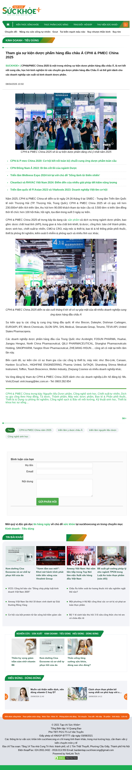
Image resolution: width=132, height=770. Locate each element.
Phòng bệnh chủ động (67, 716)
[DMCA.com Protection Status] (66, 757)
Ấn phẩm (107, 716)
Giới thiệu (116, 716)
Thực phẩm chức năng (56, 25)
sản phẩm (73, 219)
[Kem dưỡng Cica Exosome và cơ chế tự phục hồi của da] (20, 555)
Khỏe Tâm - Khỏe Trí (50, 716)
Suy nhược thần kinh (99, 31)
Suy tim (117, 31)
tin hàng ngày (41, 524)
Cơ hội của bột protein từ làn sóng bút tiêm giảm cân (34, 615)
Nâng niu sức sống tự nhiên (35, 31)
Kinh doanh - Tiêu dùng (19, 528)
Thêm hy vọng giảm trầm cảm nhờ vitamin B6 (23, 661)
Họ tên (29, 465)
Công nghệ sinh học (18, 436)
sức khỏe (69, 524)
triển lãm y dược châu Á (70, 430)
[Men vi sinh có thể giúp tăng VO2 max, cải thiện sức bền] (77, 696)
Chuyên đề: (11, 31)
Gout (55, 31)
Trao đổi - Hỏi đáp (82, 25)
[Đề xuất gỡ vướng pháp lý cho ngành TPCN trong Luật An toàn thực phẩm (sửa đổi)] (111, 555)
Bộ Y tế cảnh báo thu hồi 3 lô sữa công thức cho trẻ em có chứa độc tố (97, 616)
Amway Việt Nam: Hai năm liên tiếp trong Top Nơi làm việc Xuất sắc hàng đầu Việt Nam (81, 573)
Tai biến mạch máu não (72, 31)
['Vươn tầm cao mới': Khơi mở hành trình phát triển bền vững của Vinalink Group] (50, 555)
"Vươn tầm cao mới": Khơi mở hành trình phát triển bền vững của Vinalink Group (49, 573)
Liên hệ (124, 716)
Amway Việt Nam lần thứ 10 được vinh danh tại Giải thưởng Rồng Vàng (34, 603)
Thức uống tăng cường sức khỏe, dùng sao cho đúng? (79, 661)
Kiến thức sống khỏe (27, 25)
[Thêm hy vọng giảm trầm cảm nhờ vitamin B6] (24, 646)
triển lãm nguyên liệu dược (102, 430)
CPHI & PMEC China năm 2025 (35, 430)
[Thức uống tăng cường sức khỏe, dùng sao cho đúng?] (80, 646)
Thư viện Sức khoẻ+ (107, 25)
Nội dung (27, 481)
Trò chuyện (82, 716)
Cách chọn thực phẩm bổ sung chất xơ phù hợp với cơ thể (47, 691)
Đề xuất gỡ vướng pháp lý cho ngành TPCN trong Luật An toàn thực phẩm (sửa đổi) (111, 573)
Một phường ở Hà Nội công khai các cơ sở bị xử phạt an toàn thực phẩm (97, 603)
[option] (37, 694)
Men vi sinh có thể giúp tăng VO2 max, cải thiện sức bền (104, 691)
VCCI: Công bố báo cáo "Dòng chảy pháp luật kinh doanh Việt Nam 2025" (33, 590)
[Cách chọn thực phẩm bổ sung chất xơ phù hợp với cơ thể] (19, 694)
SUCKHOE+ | (13, 65)
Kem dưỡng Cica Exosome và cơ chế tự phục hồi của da (18, 572)
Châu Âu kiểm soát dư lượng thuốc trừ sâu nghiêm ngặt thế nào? (97, 590)
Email (29, 471)
